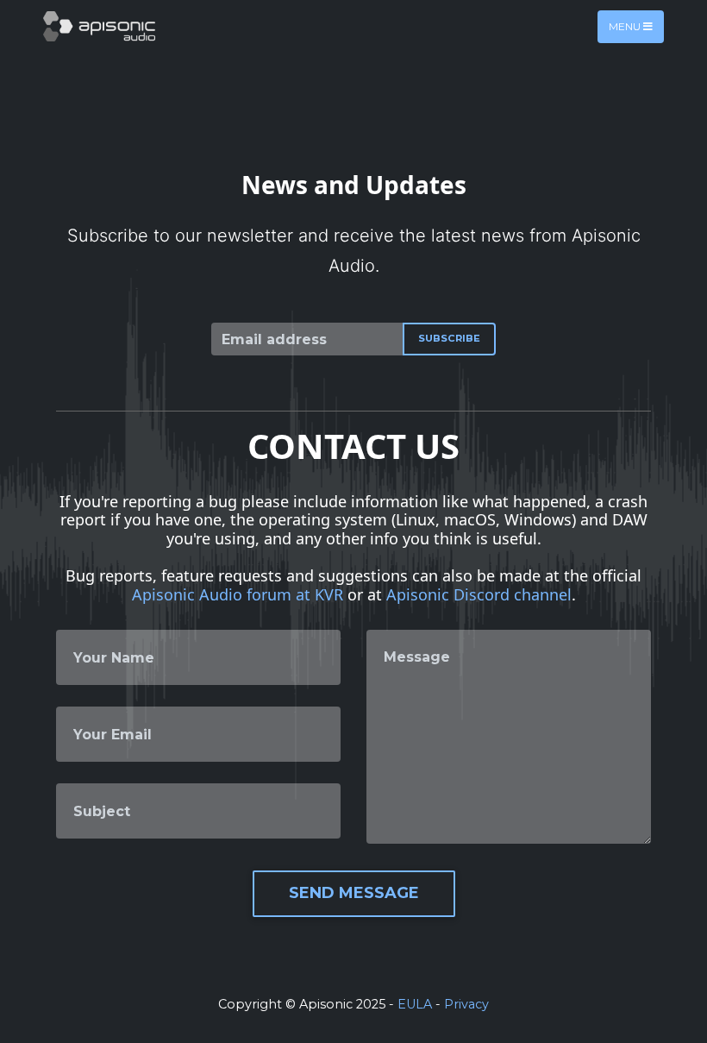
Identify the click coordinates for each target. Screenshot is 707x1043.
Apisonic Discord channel (479, 594)
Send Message (354, 892)
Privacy (466, 1004)
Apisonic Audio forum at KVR (237, 594)
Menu (626, 26)
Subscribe (449, 338)
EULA (414, 1004)
